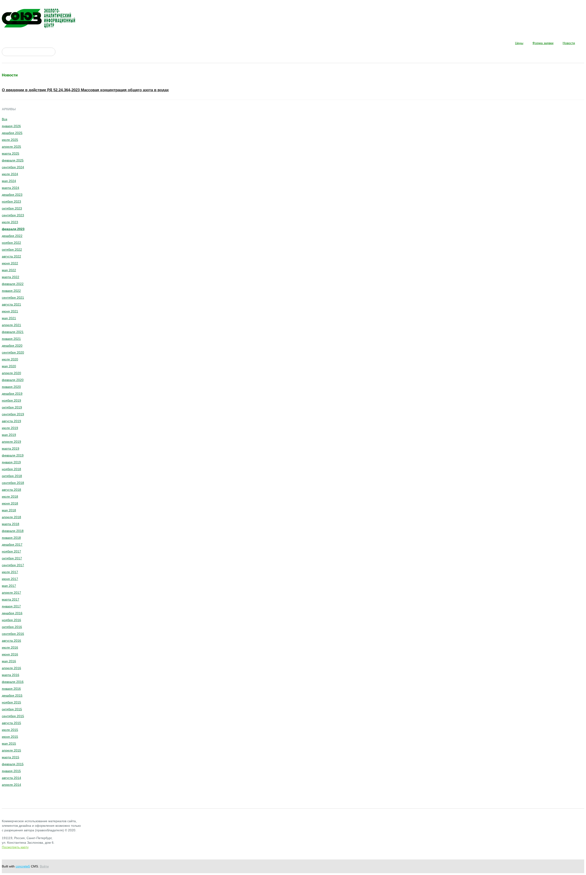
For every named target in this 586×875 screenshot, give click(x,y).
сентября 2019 (13, 414)
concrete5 (23, 866)
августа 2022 (11, 256)
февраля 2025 (13, 160)
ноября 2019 (11, 400)
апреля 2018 (11, 517)
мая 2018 (9, 510)
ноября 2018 (11, 469)
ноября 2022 (11, 242)
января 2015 (11, 771)
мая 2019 (9, 435)
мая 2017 (9, 586)
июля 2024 (10, 174)
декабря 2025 (12, 133)
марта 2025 (10, 153)
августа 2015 (11, 723)
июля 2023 (10, 222)
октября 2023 (12, 208)
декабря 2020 (12, 345)
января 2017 (11, 606)
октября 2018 (12, 476)
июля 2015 (10, 730)
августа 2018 (11, 489)
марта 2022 (10, 277)
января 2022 (11, 291)
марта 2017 (10, 599)
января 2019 (11, 462)
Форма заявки (542, 43)
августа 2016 (11, 640)
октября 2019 (12, 407)
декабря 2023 (12, 194)
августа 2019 (11, 421)
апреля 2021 (11, 325)
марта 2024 (10, 188)
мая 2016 (9, 661)
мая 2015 (9, 743)
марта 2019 (10, 448)
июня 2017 (10, 579)
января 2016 (11, 688)
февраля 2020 (13, 380)
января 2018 (11, 537)
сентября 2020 (13, 352)
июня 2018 (10, 503)
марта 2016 (10, 675)
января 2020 (11, 387)
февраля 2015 (13, 764)
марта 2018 (10, 524)
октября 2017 (12, 558)
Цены (519, 43)
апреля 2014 (11, 784)
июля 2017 (10, 572)
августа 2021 (11, 304)
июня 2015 (10, 736)
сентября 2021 (13, 297)
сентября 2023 (13, 215)
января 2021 (11, 339)
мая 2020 (9, 366)
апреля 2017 (11, 592)
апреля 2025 (11, 146)
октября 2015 (12, 709)
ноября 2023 (11, 201)
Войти (44, 866)
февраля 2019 (13, 455)
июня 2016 (10, 654)
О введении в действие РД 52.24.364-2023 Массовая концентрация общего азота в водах (85, 90)
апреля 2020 (11, 373)
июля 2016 (10, 647)
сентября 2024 (13, 167)
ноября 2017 (11, 551)
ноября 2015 (11, 702)
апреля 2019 (11, 441)
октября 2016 (12, 627)
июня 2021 (10, 311)
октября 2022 (12, 249)
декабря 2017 (12, 544)
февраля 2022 (13, 284)
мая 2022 (9, 270)
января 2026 (11, 126)
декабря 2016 (12, 613)
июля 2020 (10, 359)
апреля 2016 (11, 668)
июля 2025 (10, 140)
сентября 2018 (13, 483)
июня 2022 (10, 263)
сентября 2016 (13, 634)
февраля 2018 (13, 531)
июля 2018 (10, 496)
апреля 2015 (11, 750)
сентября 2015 (13, 716)
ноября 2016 (11, 620)
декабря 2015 (12, 695)
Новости (569, 43)
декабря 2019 (12, 393)
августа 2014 (11, 778)
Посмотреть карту (15, 847)
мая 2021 (9, 318)
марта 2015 (10, 757)
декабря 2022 (12, 236)
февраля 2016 (13, 682)
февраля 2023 (13, 229)
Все (4, 119)
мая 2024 (9, 181)
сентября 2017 (13, 565)
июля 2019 (10, 428)
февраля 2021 (13, 332)
